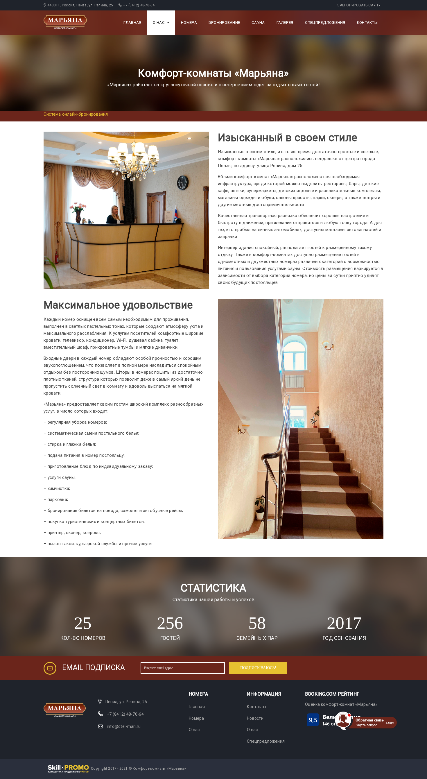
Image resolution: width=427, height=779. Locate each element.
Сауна (258, 22)
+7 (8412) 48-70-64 (125, 714)
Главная (132, 22)
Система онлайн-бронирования (76, 114)
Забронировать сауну (359, 5)
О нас (158, 22)
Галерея (285, 22)
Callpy (390, 722)
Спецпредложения (325, 22)
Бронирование (224, 22)
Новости (255, 718)
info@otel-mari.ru (124, 726)
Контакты (367, 22)
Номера (189, 22)
